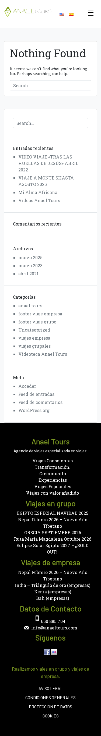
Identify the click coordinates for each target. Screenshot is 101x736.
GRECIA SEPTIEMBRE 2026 (52, 532)
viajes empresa (34, 338)
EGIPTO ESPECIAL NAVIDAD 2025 (52, 513)
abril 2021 (28, 273)
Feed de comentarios (40, 402)
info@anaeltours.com (54, 628)
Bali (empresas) (52, 598)
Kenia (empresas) (52, 591)
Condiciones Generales (50, 697)
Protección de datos (50, 706)
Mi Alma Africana (37, 192)
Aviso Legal (51, 688)
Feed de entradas (36, 394)
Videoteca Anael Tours (42, 354)
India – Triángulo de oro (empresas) (52, 585)
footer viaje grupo (37, 322)
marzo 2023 (30, 265)
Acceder (27, 386)
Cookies (51, 715)
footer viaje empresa (40, 313)
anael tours (30, 305)
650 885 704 (53, 621)
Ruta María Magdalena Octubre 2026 (52, 539)
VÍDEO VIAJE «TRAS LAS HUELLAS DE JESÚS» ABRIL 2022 (48, 163)
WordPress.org (34, 410)
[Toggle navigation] (91, 13)
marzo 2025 (30, 257)
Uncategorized (34, 330)
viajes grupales (34, 346)
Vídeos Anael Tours (39, 200)
